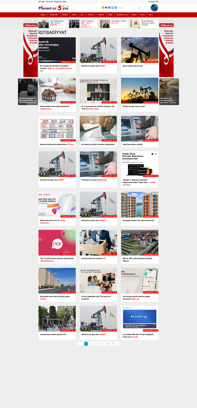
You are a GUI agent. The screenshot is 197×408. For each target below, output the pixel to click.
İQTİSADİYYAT (54, 15)
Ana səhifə (41, 2)
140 (108, 344)
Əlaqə (64, 2)
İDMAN (110, 15)
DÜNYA (74, 15)
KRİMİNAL (65, 15)
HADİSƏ (134, 15)
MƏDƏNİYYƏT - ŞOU (122, 15)
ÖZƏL (82, 15)
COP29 (151, 15)
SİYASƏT (43, 15)
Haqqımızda (57, 2)
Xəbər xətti (49, 2)
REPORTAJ (91, 15)
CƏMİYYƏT (101, 15)
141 (113, 344)
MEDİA (143, 15)
